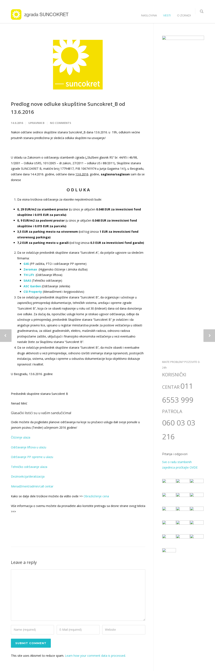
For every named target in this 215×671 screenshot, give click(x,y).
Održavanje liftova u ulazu (28, 447)
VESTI (167, 15)
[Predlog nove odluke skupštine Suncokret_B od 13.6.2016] (78, 65)
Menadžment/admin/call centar (32, 486)
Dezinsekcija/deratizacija (28, 476)
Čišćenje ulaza (20, 437)
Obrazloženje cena (96, 496)
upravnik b (36, 123)
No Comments (60, 123)
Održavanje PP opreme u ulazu (32, 457)
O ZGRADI (184, 15)
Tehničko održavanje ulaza (29, 467)
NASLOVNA (149, 15)
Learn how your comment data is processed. (95, 656)
